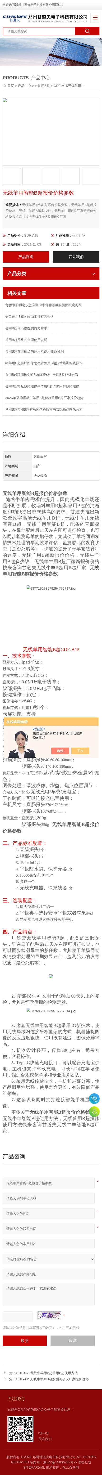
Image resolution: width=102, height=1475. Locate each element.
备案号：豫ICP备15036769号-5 (53, 1462)
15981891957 (94, 1098)
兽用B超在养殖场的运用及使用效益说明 (34, 351)
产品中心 (24, 86)
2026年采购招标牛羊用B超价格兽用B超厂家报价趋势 (44, 398)
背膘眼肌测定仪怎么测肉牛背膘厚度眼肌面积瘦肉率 (43, 305)
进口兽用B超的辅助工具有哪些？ (29, 316)
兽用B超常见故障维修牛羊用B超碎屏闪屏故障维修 (42, 386)
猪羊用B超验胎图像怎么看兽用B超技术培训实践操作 (44, 363)
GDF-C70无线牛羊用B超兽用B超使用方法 (47, 1373)
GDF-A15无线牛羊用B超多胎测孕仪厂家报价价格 (52, 1379)
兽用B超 (44, 86)
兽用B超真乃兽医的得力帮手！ (28, 328)
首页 (11, 86)
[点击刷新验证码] (49, 1315)
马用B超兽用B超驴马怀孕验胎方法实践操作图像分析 (44, 409)
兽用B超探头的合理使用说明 (26, 340)
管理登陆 (84, 1462)
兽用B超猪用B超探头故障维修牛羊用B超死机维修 (41, 375)
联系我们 (76, 257)
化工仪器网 (70, 1467)
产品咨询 (25, 257)
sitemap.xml (34, 1467)
